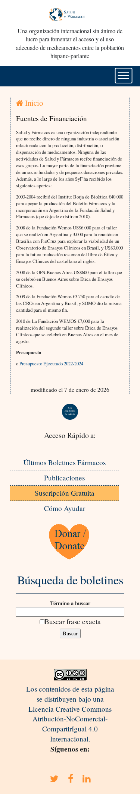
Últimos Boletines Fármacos (65, 462)
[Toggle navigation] (123, 75)
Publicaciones (64, 477)
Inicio (33, 103)
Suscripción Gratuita (64, 493)
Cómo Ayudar (64, 508)
